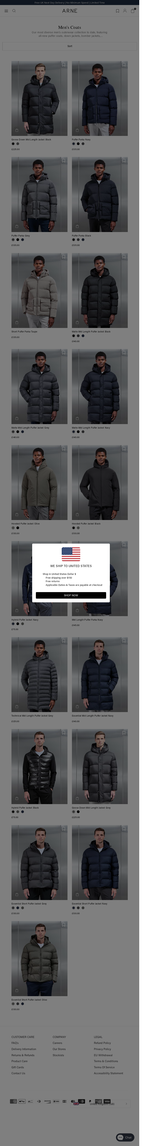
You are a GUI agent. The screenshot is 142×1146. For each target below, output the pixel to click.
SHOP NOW (71, 595)
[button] (103, 595)
